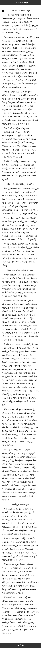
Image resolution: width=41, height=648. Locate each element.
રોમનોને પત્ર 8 (20, 3)
